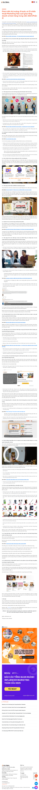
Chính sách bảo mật (24, 777)
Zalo (34, 778)
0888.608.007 (4, 784)
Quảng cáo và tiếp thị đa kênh (26, 768)
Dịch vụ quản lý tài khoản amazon (26, 767)
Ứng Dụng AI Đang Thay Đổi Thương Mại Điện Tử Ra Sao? (13, 727)
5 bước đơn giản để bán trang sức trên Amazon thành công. (17, 479)
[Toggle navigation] (36, 2)
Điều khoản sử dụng (24, 776)
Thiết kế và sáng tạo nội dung (26, 769)
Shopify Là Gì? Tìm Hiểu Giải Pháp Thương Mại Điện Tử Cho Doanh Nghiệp (16, 713)
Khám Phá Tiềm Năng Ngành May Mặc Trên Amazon (12, 719)
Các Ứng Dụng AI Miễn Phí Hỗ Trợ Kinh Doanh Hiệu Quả (12, 730)
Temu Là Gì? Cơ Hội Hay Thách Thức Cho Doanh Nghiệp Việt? (14, 707)
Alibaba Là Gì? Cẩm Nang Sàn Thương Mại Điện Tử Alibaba (13, 704)
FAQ (21, 778)
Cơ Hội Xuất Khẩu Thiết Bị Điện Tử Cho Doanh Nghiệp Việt (13, 716)
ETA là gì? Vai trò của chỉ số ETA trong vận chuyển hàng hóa (13, 710)
